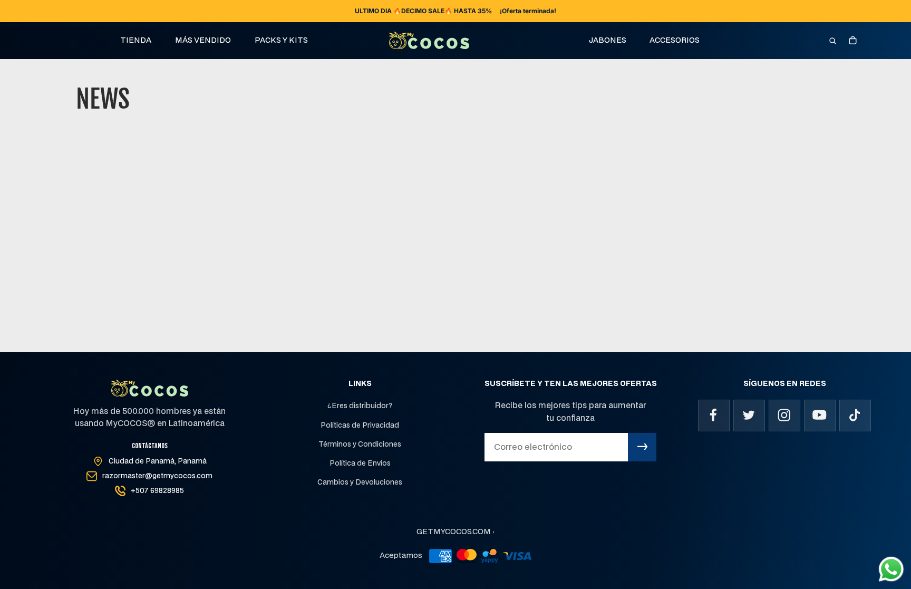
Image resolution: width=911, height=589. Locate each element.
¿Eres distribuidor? (359, 406)
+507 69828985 (157, 491)
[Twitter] (749, 415)
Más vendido (203, 40)
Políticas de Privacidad (360, 425)
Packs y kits (281, 40)
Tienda (135, 40)
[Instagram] (784, 415)
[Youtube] (820, 415)
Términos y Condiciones (359, 444)
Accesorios (675, 40)
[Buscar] (832, 41)
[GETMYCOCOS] (429, 40)
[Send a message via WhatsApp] (891, 569)
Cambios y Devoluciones (359, 482)
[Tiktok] (855, 415)
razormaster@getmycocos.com (157, 476)
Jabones (607, 40)
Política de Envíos (360, 463)
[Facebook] (714, 415)
